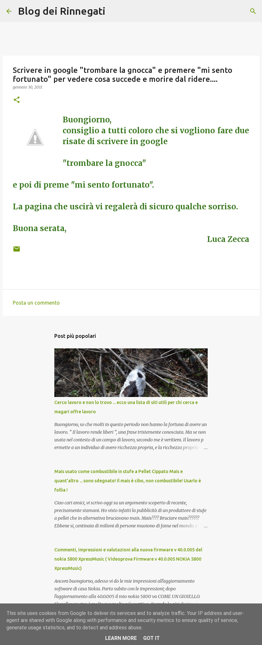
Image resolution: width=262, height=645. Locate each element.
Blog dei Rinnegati (61, 11)
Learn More (121, 638)
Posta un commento (36, 303)
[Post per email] (16, 251)
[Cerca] (253, 11)
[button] (16, 100)
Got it (151, 638)
